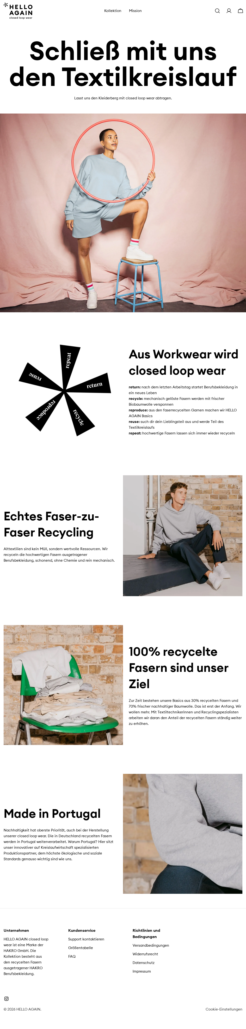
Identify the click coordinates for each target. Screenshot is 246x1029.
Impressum (142, 971)
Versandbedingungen (151, 945)
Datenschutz (143, 962)
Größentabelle (80, 947)
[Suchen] (217, 11)
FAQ (72, 956)
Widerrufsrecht (145, 954)
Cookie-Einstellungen (224, 1009)
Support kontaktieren (86, 939)
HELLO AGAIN (28, 1009)
